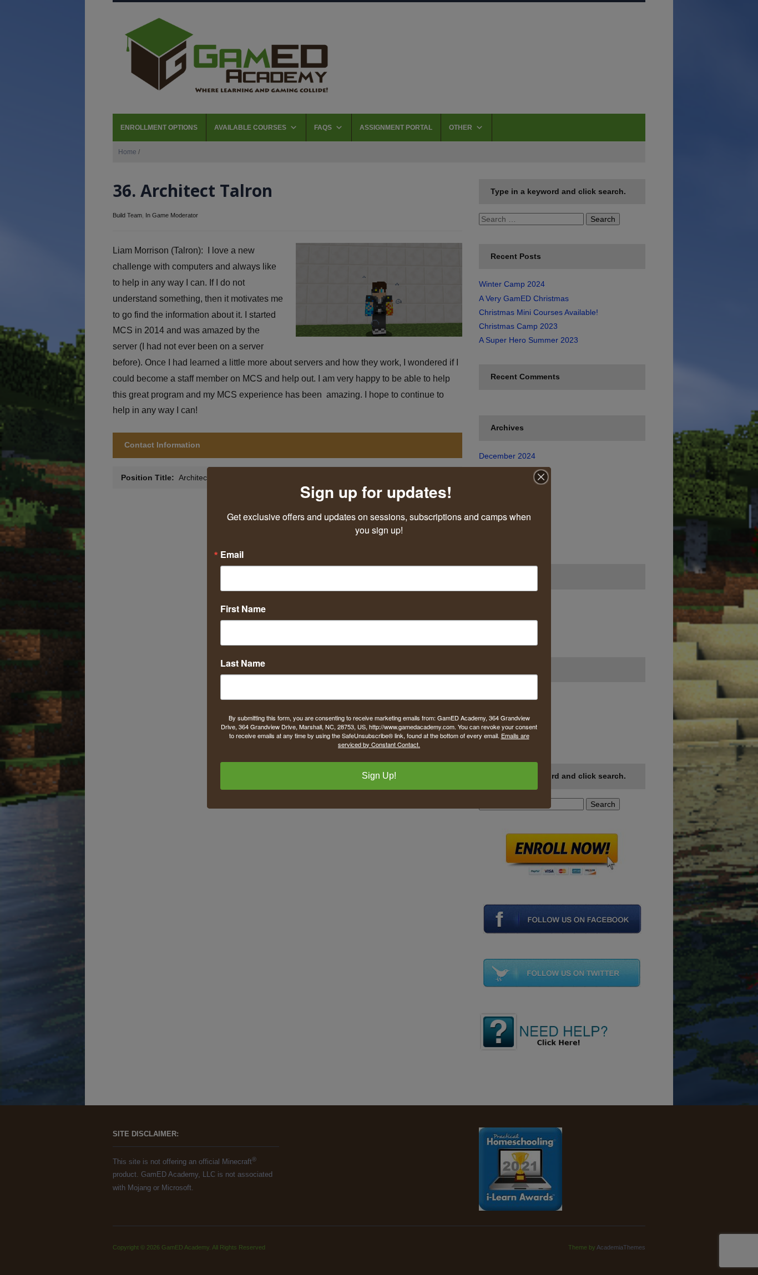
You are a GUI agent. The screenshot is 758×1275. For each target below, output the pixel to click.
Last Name (242, 663)
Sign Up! (379, 775)
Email (232, 554)
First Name (243, 609)
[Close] (541, 477)
